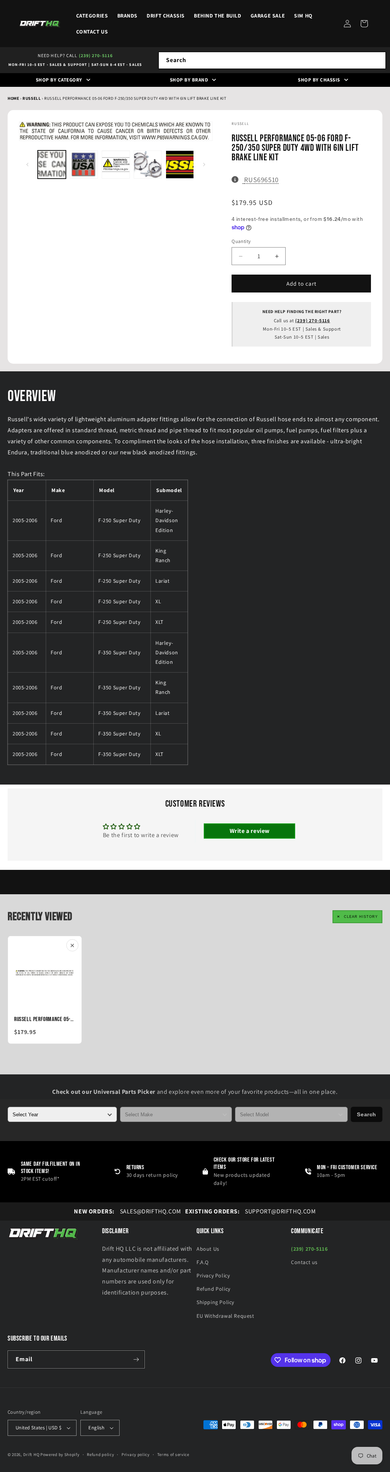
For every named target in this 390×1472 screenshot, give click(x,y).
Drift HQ (31, 1454)
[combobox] (272, 60)
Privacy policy (135, 1454)
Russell (32, 98)
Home (13, 98)
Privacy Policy (213, 1275)
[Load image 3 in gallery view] (116, 164)
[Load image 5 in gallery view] (180, 164)
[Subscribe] (136, 1359)
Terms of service (173, 1454)
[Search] (377, 60)
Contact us (304, 1262)
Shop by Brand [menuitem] (189, 80)
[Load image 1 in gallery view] (52, 164)
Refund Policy (213, 1288)
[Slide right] (204, 164)
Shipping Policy (215, 1302)
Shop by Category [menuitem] (59, 80)
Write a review (250, 831)
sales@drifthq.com (127, 1211)
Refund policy (100, 1454)
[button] (364, 23)
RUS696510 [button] (261, 179)
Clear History (361, 917)
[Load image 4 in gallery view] (148, 164)
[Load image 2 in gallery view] (84, 164)
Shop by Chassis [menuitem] (319, 80)
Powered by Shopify (60, 1454)
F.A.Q (203, 1262)
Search (366, 1114)
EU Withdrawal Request (225, 1315)
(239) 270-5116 (96, 55)
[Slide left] (27, 164)
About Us (208, 1248)
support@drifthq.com (250, 1211)
